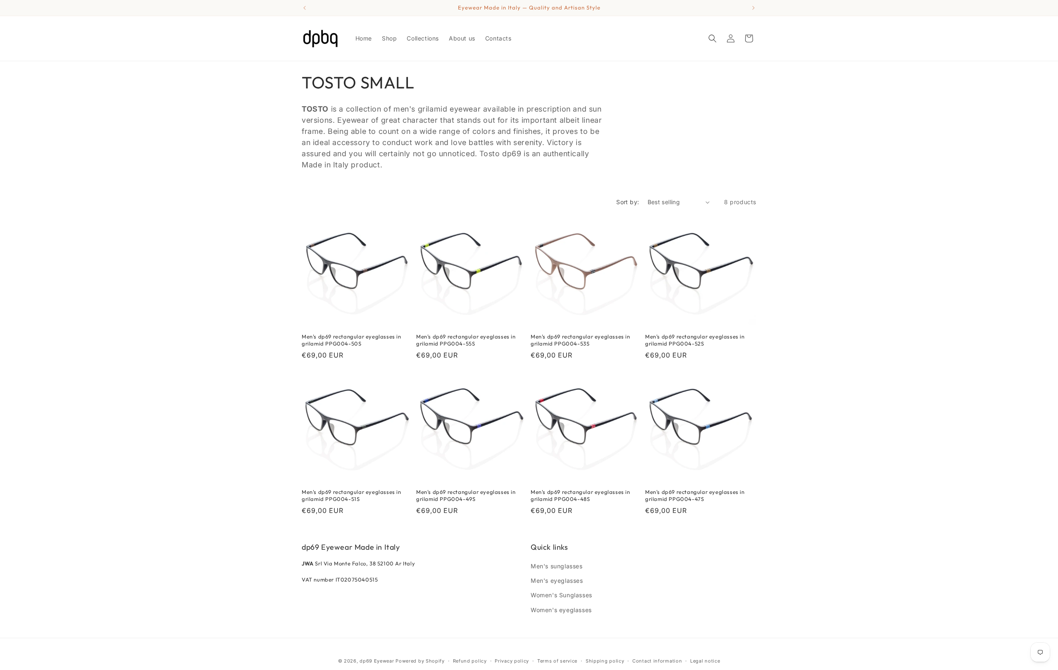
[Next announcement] (753, 8)
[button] (712, 38)
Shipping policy (605, 661)
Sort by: (627, 201)
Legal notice (705, 661)
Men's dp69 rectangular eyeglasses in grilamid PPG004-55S (466, 340)
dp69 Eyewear (377, 661)
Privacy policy (512, 661)
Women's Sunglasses (561, 594)
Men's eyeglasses (557, 580)
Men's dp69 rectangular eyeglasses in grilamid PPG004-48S (580, 495)
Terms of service (557, 661)
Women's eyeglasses (561, 609)
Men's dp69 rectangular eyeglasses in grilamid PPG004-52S (695, 340)
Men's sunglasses (557, 566)
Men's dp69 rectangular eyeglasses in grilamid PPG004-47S (695, 495)
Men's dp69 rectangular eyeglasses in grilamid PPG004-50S (351, 340)
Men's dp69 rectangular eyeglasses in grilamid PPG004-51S (351, 495)
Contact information (657, 661)
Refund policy (470, 661)
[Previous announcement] (304, 8)
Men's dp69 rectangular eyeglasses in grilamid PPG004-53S (580, 340)
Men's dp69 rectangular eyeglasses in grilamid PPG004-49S (466, 495)
